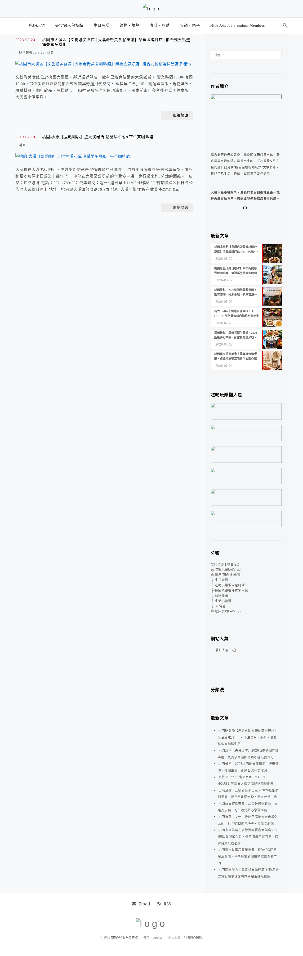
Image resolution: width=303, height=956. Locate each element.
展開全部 (217, 564)
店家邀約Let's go (228, 611)
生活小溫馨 (223, 601)
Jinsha (157, 937)
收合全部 (234, 564)
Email (144, 904)
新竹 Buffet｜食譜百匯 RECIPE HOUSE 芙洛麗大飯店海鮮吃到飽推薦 (246, 780)
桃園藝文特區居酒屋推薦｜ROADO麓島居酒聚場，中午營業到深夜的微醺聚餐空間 (247, 856)
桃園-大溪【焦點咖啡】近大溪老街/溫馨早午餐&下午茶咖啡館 (97, 137)
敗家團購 (221, 595)
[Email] (246, 208)
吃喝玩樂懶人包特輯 (230, 585)
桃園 (50, 52)
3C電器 (220, 606)
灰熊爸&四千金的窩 (125, 937)
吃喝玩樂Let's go (32, 52)
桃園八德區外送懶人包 (231, 590)
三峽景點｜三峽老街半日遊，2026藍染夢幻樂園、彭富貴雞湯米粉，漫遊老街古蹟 (248, 793)
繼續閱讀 (180, 115)
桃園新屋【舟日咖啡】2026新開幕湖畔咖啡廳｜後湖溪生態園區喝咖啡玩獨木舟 (248, 754)
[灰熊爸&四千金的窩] (151, 8)
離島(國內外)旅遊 (228, 574)
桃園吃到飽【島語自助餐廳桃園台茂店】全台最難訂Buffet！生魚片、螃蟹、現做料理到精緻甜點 (248, 737)
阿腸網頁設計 (193, 937)
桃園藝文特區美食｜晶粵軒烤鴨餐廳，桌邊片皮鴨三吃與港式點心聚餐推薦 (248, 807)
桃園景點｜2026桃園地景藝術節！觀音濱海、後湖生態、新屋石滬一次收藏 (248, 767)
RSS (167, 904)
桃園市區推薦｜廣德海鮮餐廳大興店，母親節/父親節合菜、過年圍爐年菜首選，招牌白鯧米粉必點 (248, 836)
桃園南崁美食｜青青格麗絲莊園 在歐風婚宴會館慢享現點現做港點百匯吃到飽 (248, 873)
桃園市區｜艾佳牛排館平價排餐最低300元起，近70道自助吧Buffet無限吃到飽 (247, 820)
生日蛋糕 (221, 580)
